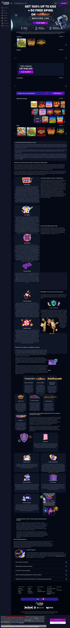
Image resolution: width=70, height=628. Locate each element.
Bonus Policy (56, 33)
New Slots (20, 588)
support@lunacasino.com (61, 556)
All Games (6, 7)
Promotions (6, 23)
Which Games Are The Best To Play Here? (24, 566)
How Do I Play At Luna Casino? (22, 562)
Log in (55, 3)
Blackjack (5, 18)
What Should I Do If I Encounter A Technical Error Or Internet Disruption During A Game (33, 579)
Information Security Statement (51, 593)
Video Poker (30, 591)
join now (63, 3)
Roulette (5, 15)
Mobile (19, 591)
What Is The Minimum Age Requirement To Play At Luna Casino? (29, 574)
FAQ (38, 588)
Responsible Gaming (41, 591)
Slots (4, 10)
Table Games (30, 592)
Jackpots (5, 20)
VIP (57, 588)
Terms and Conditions (51, 588)
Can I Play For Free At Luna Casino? (23, 570)
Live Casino (6, 13)
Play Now (40, 23)
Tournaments (6, 25)
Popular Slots (20, 590)
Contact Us (39, 590)
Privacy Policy (49, 591)
